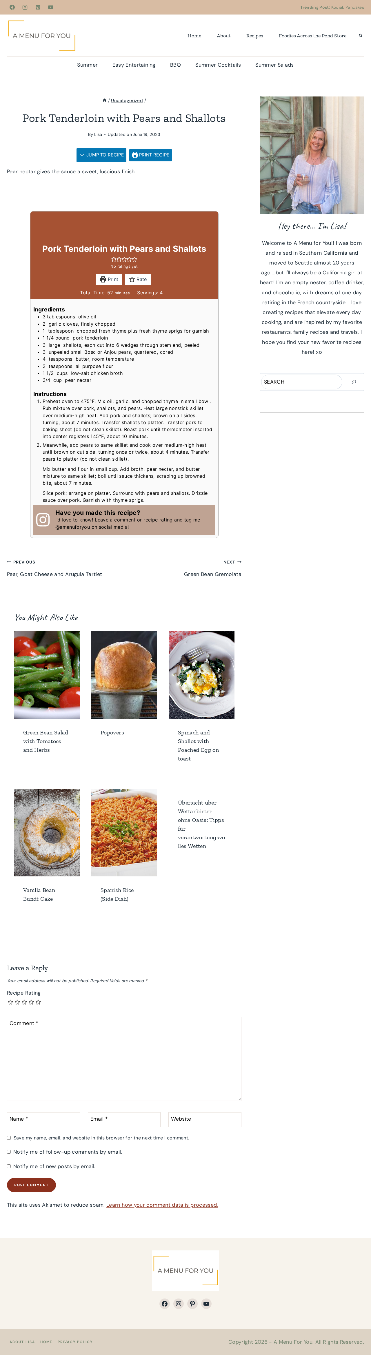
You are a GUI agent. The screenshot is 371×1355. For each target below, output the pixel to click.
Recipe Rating (24, 993)
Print (112, 279)
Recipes (254, 35)
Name (19, 1119)
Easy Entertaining (134, 64)
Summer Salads (274, 64)
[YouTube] (51, 7)
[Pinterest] (38, 7)
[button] (114, 259)
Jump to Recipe (104, 155)
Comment (24, 1023)
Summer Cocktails (218, 64)
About (224, 35)
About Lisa (22, 1342)
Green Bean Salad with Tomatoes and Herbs (45, 741)
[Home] (104, 100)
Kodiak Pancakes (347, 7)
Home (194, 35)
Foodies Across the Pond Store (312, 35)
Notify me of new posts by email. (54, 1166)
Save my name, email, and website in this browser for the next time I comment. (101, 1138)
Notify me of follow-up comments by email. (67, 1152)
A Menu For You (293, 1341)
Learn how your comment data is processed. (162, 1204)
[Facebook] (12, 7)
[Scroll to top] (357, 1332)
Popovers (112, 732)
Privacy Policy (75, 1342)
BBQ (175, 64)
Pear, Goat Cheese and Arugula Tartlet (54, 568)
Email (99, 1119)
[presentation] (47, 675)
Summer (87, 64)
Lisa (98, 134)
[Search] (354, 382)
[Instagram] (25, 7)
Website (181, 1119)
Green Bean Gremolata (212, 568)
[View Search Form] (360, 35)
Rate (141, 279)
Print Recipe (154, 155)
